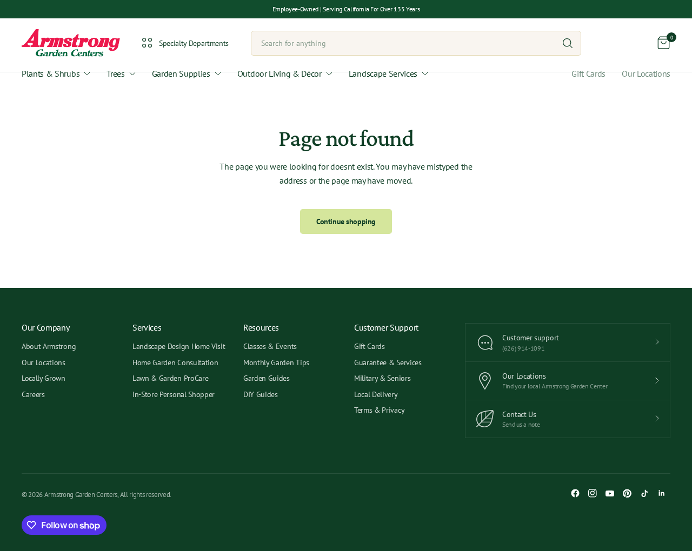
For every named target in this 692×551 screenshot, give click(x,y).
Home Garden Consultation (175, 362)
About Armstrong (49, 346)
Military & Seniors (382, 378)
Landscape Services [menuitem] (383, 73)
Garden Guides (266, 378)
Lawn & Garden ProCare (170, 378)
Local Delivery (376, 394)
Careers (33, 394)
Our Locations (646, 73)
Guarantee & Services (388, 362)
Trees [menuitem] (115, 73)
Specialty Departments (194, 43)
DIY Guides (260, 394)
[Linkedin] (661, 493)
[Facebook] (575, 493)
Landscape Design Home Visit (178, 346)
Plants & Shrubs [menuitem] (50, 73)
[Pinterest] (627, 493)
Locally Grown (43, 378)
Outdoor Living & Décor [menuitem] (279, 73)
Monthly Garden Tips (276, 362)
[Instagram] (592, 493)
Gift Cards (588, 73)
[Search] (567, 43)
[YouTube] (609, 493)
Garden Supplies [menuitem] (181, 73)
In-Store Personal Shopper (173, 394)
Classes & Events (270, 346)
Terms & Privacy (379, 410)
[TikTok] (644, 493)
